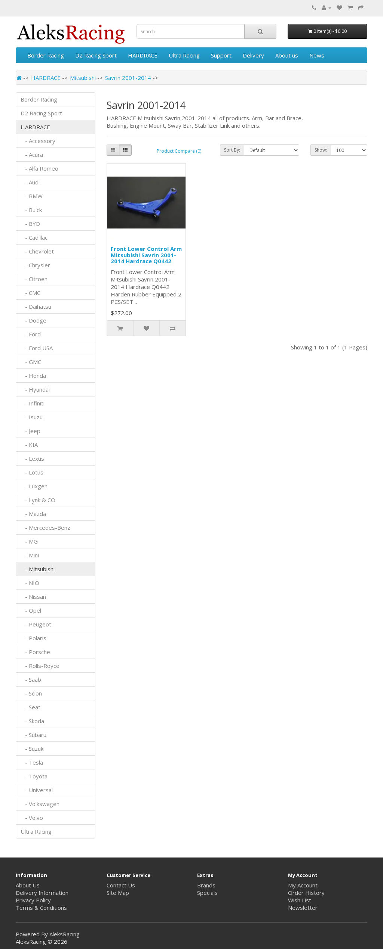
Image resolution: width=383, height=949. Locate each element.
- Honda (33, 375)
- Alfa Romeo (39, 168)
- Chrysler (35, 265)
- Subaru (33, 734)
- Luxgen (34, 486)
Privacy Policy (33, 900)
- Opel (31, 610)
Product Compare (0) (179, 151)
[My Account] (326, 7)
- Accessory (38, 140)
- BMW (32, 196)
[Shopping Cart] (350, 7)
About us (286, 55)
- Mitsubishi (38, 569)
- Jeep (30, 431)
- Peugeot (36, 624)
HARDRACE (142, 55)
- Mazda (33, 513)
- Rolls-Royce (40, 665)
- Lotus (32, 472)
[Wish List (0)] (339, 7)
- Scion (31, 693)
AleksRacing (64, 934)
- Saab (31, 679)
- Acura (32, 154)
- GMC (31, 361)
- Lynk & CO (38, 500)
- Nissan (33, 596)
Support (221, 55)
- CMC (30, 292)
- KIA (29, 444)
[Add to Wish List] (146, 328)
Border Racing (45, 55)
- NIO (30, 582)
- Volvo (32, 817)
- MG (29, 541)
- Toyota (34, 776)
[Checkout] (361, 7)
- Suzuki (33, 748)
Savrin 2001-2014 (128, 77)
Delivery (253, 55)
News (316, 55)
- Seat (30, 707)
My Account (303, 885)
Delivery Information (42, 892)
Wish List (299, 900)
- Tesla (32, 762)
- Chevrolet (37, 251)
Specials (207, 892)
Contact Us (121, 885)
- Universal (37, 790)
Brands (206, 885)
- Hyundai (35, 389)
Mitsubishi (83, 77)
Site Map (118, 892)
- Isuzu (32, 417)
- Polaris (33, 638)
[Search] (260, 31)
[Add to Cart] (120, 328)
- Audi (30, 182)
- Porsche (35, 652)
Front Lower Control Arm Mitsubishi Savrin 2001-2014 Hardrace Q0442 (146, 255)
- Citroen (34, 279)
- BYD (30, 223)
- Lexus (32, 458)
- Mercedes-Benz (45, 527)
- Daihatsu (36, 306)
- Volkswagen (40, 804)
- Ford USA (37, 348)
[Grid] (125, 150)
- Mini (30, 555)
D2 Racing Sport (96, 55)
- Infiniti (33, 403)
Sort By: (232, 150)
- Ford (31, 334)
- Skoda (32, 721)
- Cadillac (34, 237)
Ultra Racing (184, 55)
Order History (306, 892)
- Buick (31, 210)
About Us (28, 885)
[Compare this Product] (172, 328)
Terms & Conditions (41, 907)
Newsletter (303, 907)
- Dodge (33, 320)
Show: (321, 150)
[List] (113, 150)
